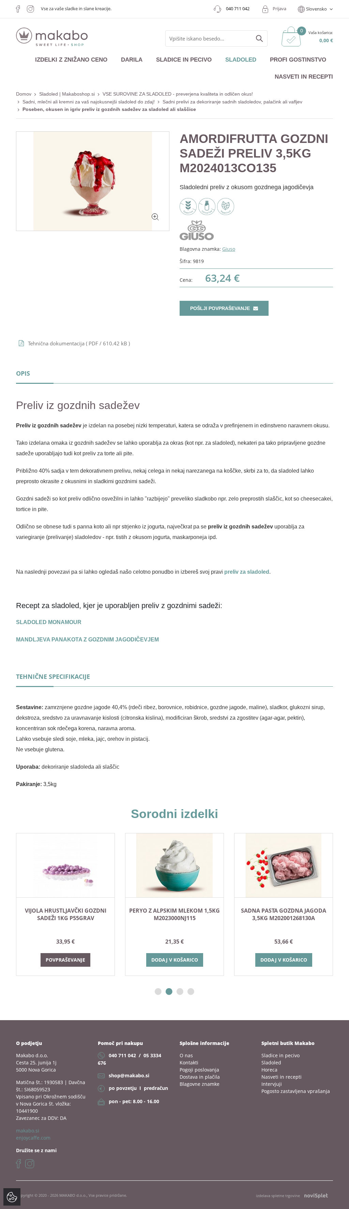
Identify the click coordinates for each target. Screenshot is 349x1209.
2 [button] (169, 992)
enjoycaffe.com (33, 1137)
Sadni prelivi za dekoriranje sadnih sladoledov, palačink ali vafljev (232, 101)
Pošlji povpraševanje (220, 308)
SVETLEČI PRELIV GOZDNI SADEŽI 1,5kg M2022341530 (265, 914)
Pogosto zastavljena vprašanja (295, 1091)
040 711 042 (122, 1055)
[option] (155, 904)
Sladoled (240, 59)
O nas (186, 1055)
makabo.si (27, 1130)
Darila (131, 59)
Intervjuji (271, 1084)
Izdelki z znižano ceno (71, 59)
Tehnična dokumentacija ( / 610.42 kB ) (79, 343)
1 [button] (158, 992)
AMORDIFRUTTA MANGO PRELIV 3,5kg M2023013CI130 (156, 914)
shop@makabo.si (129, 1075)
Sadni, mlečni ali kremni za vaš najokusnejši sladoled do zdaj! (88, 101)
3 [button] (179, 992)
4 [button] (190, 992)
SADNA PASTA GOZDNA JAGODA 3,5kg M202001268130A (46, 914)
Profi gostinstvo (298, 59)
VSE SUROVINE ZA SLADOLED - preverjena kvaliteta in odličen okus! (178, 94)
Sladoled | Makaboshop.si (67, 94)
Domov (23, 94)
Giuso (228, 249)
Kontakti (189, 1062)
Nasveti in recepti (304, 76)
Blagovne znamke (199, 1084)
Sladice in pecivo (184, 59)
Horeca (269, 1069)
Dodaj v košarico (47, 960)
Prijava (279, 8)
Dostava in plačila (200, 1077)
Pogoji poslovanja (199, 1069)
